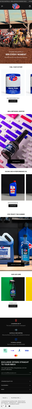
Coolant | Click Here (16, 264)
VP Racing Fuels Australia (8, 401)
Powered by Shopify (14, 404)
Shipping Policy (12, 402)
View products (16, 161)
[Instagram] (5, 406)
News (2, 389)
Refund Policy (4, 402)
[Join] (29, 372)
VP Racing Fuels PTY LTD (7, 381)
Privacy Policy (21, 401)
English (4, 397)
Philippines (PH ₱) (15, 397)
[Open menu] (3, 6)
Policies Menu (4, 385)
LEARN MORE (13, 101)
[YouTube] (9, 406)
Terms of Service (21, 402)
